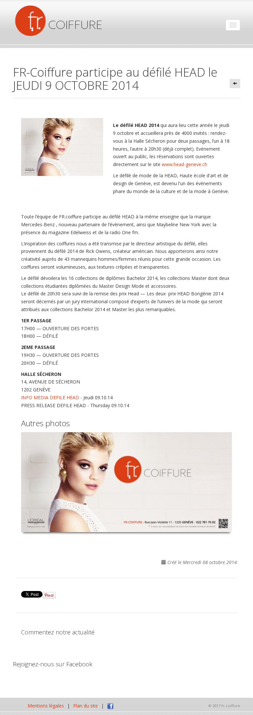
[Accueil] (59, 20)
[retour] (235, 83)
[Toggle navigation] (233, 25)
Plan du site (85, 706)
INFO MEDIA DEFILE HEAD (50, 397)
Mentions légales (46, 706)
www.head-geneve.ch (184, 164)
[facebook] (110, 706)
